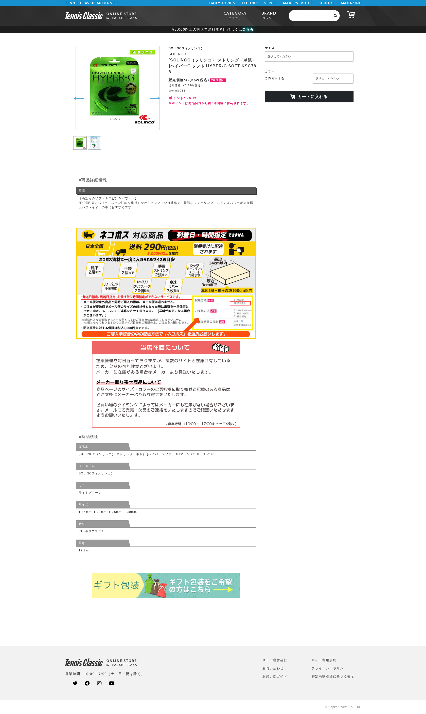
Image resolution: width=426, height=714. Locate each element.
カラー (270, 71)
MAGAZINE (351, 3)
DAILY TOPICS (222, 3)
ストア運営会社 (274, 660)
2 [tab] (94, 137)
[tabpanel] (116, 88)
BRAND (269, 15)
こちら (248, 29)
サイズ (270, 48)
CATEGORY (235, 15)
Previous (78, 98)
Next (154, 98)
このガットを (274, 78)
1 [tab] (80, 137)
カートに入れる (313, 96)
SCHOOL (327, 3)
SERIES (270, 3)
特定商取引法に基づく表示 (333, 676)
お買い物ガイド (274, 676)
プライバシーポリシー (329, 668)
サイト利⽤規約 (324, 660)
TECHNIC (249, 3)
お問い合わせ (273, 668)
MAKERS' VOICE (298, 3)
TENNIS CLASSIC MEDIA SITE (92, 3)
